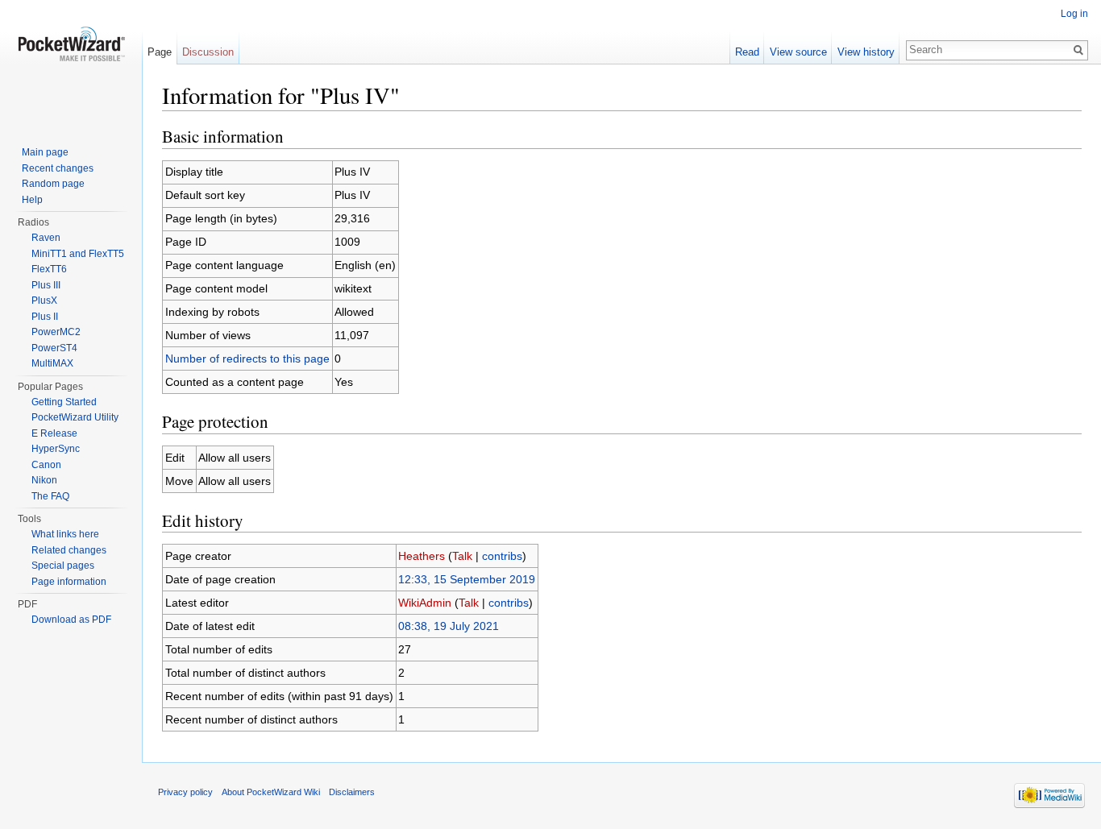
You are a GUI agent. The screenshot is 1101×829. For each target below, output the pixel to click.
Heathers (421, 555)
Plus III (45, 285)
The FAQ (50, 496)
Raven (45, 237)
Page (159, 52)
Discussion (208, 52)
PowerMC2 (56, 332)
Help (32, 199)
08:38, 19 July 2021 (448, 626)
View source (798, 52)
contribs (502, 555)
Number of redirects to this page (247, 358)
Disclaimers (352, 792)
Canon (46, 464)
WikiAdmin (424, 602)
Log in (1074, 13)
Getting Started (64, 402)
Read (747, 52)
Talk (462, 555)
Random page (53, 183)
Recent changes (57, 168)
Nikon (44, 480)
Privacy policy (185, 792)
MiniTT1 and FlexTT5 (77, 253)
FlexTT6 (49, 269)
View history (866, 52)
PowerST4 (54, 348)
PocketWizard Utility (74, 417)
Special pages (62, 565)
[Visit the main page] (70, 64)
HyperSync (55, 448)
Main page (45, 152)
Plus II (44, 316)
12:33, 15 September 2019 (466, 579)
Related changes (68, 550)
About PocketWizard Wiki (271, 792)
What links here (65, 534)
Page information (68, 581)
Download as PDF (71, 619)
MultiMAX (52, 363)
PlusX (44, 300)
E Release (54, 433)
